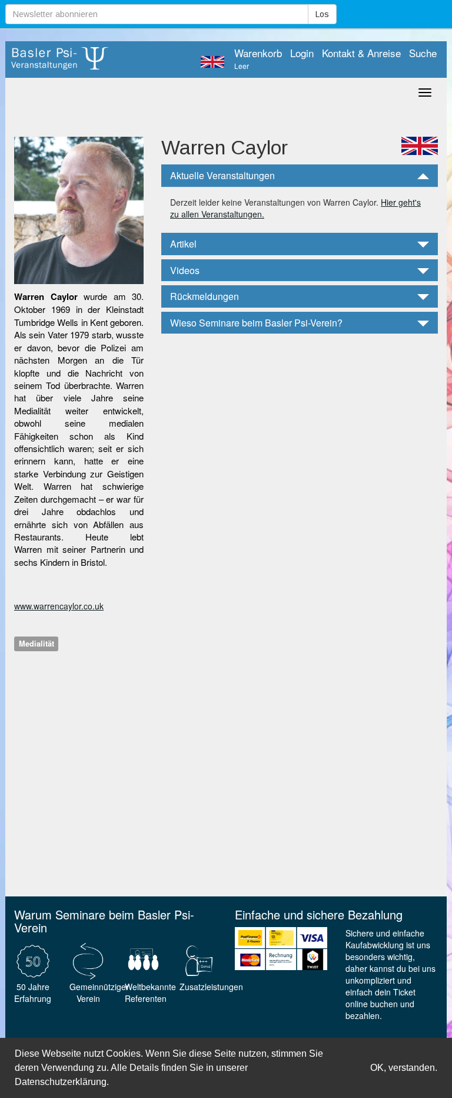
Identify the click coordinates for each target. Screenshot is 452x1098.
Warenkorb (258, 59)
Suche (423, 53)
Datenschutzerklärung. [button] (62, 1082)
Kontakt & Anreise (361, 53)
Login (302, 53)
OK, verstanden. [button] (403, 1068)
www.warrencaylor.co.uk (59, 606)
